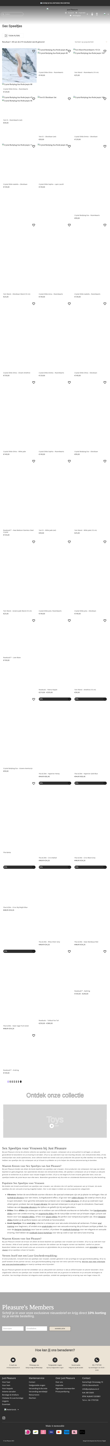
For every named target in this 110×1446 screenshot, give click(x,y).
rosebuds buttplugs (71, 1229)
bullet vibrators (72, 1201)
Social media (76, 1365)
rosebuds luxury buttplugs (40, 1233)
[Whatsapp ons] (34, 1360)
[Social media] (75, 1360)
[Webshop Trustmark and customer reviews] (103, 1418)
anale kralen (47, 1226)
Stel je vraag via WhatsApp (34, 1368)
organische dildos (46, 1213)
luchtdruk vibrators (15, 1198)
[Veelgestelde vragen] (55, 1360)
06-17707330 (96, 1365)
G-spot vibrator (40, 1204)
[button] (3, 1120)
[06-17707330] (96, 1360)
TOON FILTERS (14, 35)
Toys (55, 1119)
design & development (88, 1441)
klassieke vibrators (29, 1207)
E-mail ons (13, 1365)
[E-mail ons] (13, 1360)
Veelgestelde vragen (55, 1365)
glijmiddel (93, 1247)
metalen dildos (28, 1217)
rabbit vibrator (78, 1198)
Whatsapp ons (34, 1365)
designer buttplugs (22, 1229)
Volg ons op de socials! (76, 1368)
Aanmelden (60, 1329)
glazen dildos (51, 1217)
